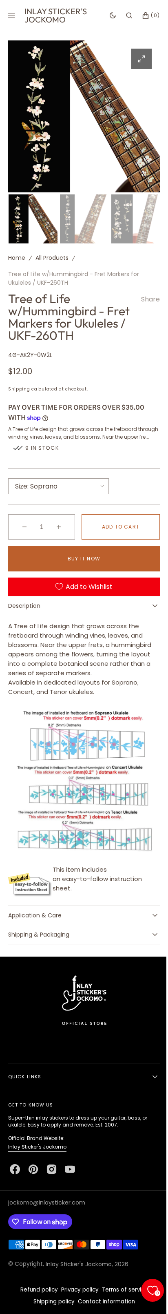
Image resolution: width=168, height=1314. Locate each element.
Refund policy (36, 1301)
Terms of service (122, 1301)
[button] (123, 16)
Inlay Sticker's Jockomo (37, 1158)
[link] (81, 1011)
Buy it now (81, 576)
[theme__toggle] (107, 16)
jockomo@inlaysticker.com (46, 1214)
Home (16, 256)
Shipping (19, 399)
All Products (52, 256)
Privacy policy (76, 1301)
